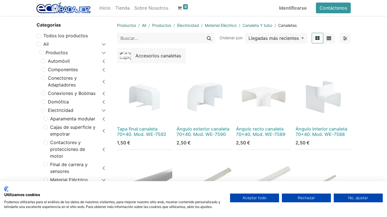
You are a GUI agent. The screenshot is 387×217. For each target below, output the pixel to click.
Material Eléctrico (221, 25)
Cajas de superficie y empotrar (72, 130)
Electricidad (60, 110)
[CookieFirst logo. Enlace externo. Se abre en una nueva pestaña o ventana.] (6, 189)
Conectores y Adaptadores (62, 81)
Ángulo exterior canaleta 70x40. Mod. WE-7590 (203, 131)
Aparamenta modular (72, 118)
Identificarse (293, 8)
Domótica (58, 102)
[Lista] (329, 38)
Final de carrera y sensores (69, 168)
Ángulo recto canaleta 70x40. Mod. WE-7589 (260, 131)
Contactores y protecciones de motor (67, 149)
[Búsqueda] (209, 38)
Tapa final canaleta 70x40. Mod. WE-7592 (141, 131)
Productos (57, 52)
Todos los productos (65, 35)
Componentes (63, 69)
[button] (276, 38)
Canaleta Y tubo (257, 25)
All (46, 44)
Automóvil (59, 61)
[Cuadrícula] (317, 38)
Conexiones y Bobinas (71, 93)
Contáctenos (333, 8)
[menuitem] (105, 8)
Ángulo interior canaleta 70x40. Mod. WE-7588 (321, 131)
